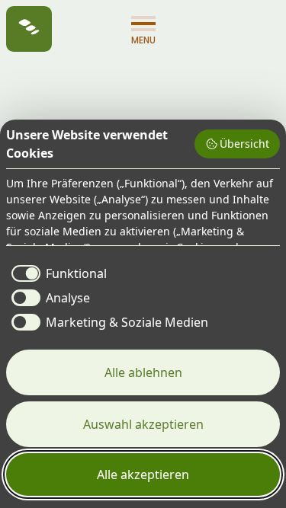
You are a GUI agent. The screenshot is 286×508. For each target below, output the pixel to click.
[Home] (29, 29)
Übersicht (244, 143)
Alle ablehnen (143, 372)
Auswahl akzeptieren (143, 424)
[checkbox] (56, 273)
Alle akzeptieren (143, 474)
